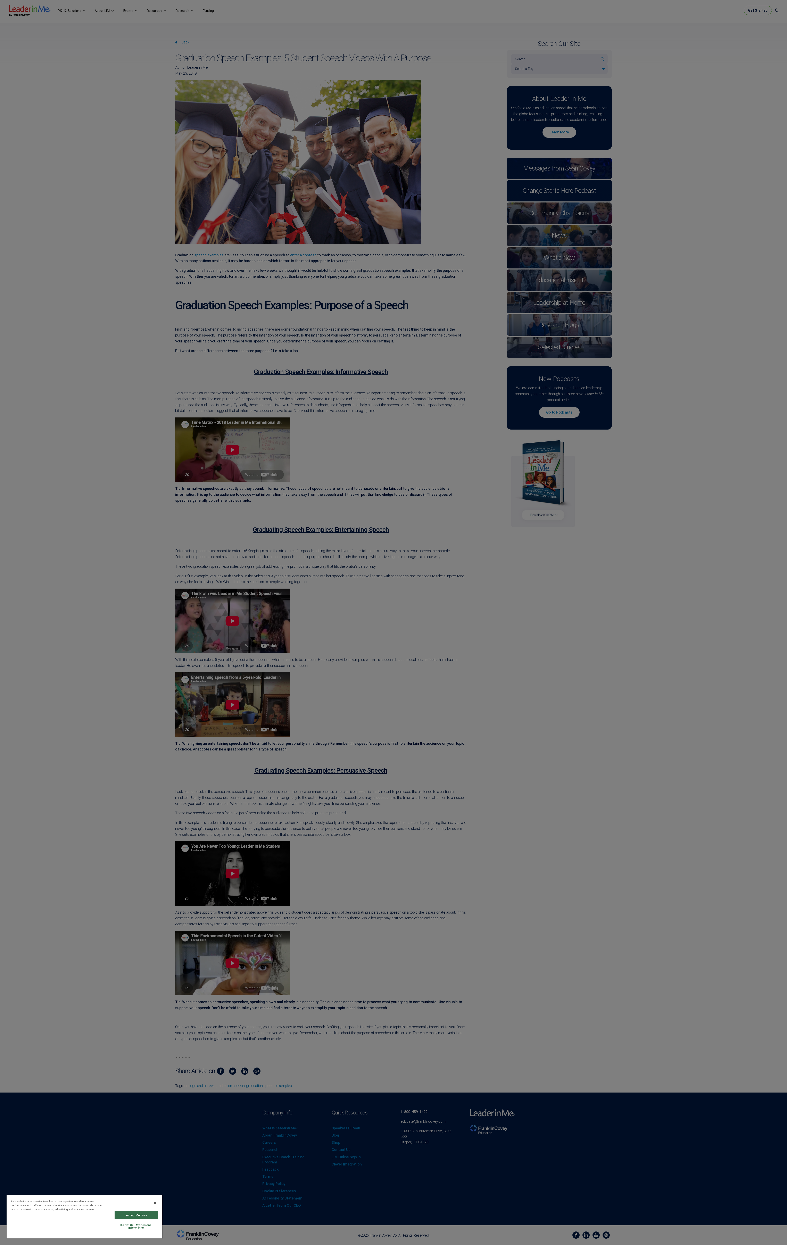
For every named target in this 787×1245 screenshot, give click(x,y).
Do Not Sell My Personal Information (136, 1226)
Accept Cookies (136, 1215)
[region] (84, 1216)
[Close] (154, 1202)
